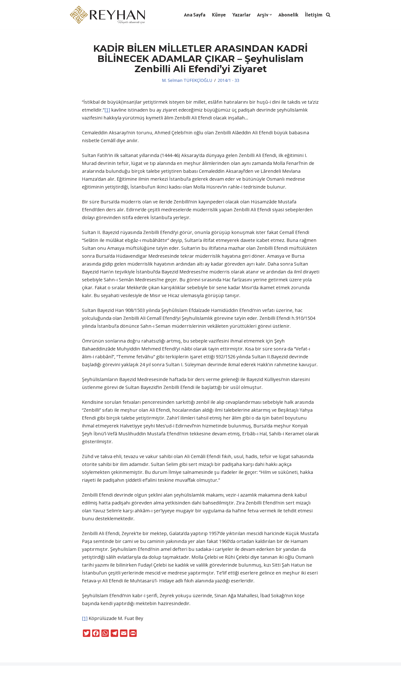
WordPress (31, 672)
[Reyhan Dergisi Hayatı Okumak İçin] (108, 14)
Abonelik (288, 14)
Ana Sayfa (194, 14)
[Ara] (328, 14)
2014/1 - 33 (228, 80)
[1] (107, 110)
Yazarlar (241, 14)
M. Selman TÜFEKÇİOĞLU (187, 80)
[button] (270, 14)
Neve (8, 672)
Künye (219, 14)
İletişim (314, 14)
